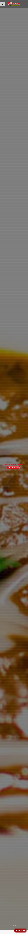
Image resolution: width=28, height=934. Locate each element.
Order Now (13, 468)
